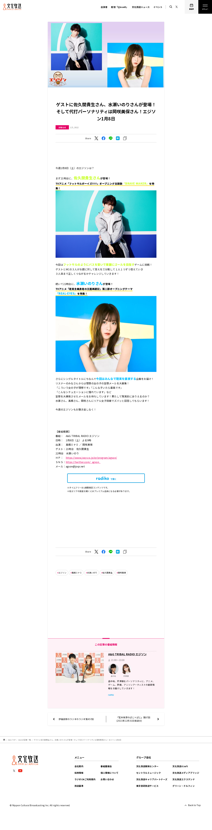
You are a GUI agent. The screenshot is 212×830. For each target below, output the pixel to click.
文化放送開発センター (147, 766)
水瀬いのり (92, 572)
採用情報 (78, 772)
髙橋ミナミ (77, 572)
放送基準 (78, 785)
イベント (157, 7)
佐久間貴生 (107, 572)
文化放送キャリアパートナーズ (151, 779)
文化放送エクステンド (183, 779)
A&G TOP (12, 740)
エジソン (62, 572)
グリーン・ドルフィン (183, 785)
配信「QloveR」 (119, 7)
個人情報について (109, 772)
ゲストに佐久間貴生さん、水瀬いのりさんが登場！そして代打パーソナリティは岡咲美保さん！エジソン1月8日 (77, 740)
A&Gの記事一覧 (24, 740)
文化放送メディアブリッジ (185, 772)
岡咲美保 (122, 572)
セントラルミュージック (148, 772)
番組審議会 (106, 766)
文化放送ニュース (141, 7)
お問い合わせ (107, 779)
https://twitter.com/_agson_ (83, 462)
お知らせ (62, 127)
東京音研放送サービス (147, 785)
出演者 (104, 7)
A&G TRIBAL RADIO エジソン (127, 654)
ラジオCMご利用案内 (85, 779)
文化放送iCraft (180, 766)
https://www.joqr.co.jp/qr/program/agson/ (91, 457)
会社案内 (78, 766)
